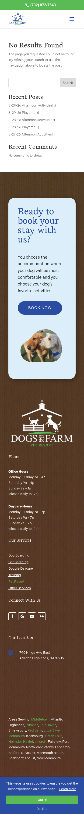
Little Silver (52, 730)
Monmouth (16, 736)
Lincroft (40, 742)
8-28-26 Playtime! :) (23, 127)
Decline (42, 808)
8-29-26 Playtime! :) (23, 113)
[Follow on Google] (22, 616)
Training (14, 575)
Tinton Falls (53, 736)
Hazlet (28, 742)
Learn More (67, 789)
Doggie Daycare (20, 569)
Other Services (19, 588)
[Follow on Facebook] (12, 616)
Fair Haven (48, 725)
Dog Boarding (18, 555)
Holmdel (15, 742)
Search (68, 83)
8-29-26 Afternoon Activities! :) (32, 105)
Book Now (40, 308)
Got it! (42, 800)
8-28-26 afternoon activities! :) (31, 120)
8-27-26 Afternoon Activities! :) (31, 134)
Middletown (40, 719)
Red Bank (35, 730)
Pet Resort (16, 582)
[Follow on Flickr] (42, 616)
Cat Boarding (18, 562)
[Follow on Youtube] (32, 616)
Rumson (32, 725)
